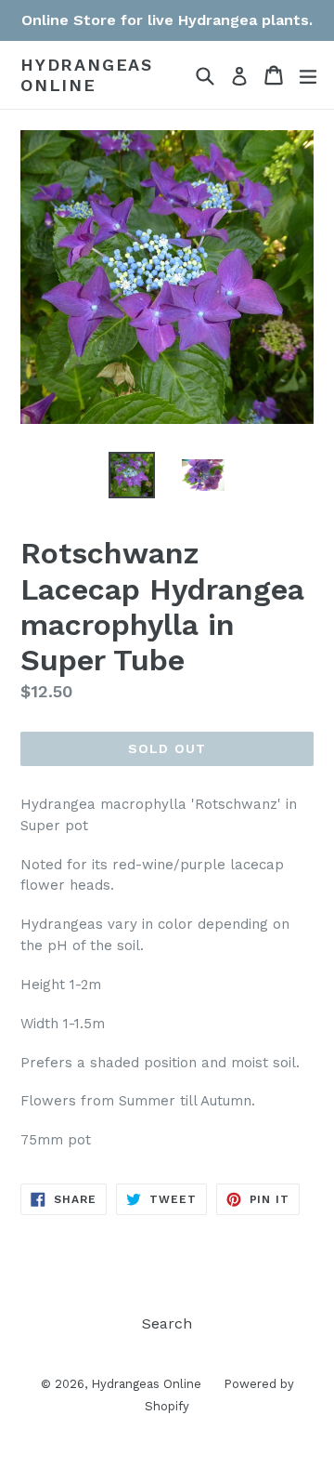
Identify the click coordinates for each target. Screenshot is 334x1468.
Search (167, 1323)
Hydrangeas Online (86, 75)
